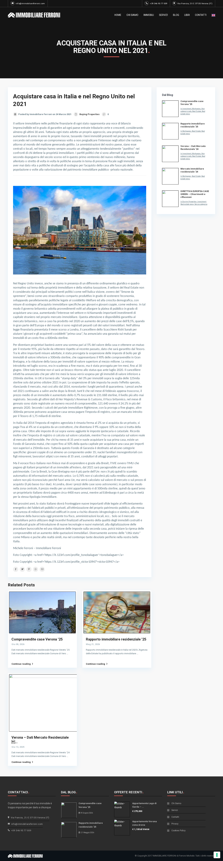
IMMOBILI (149, 15)
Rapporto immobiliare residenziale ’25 (116, 639)
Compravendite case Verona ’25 (37, 639)
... (67, 653)
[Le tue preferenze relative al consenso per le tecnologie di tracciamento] (217, 855)
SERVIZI (163, 15)
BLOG (176, 15)
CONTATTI (200, 15)
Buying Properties (89, 114)
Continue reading (21, 664)
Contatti (175, 817)
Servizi (174, 810)
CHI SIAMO (132, 15)
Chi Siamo (176, 803)
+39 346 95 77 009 (158, 3)
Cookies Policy (178, 830)
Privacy (174, 824)
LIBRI (187, 15)
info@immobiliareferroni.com (30, 3)
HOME (117, 15)
